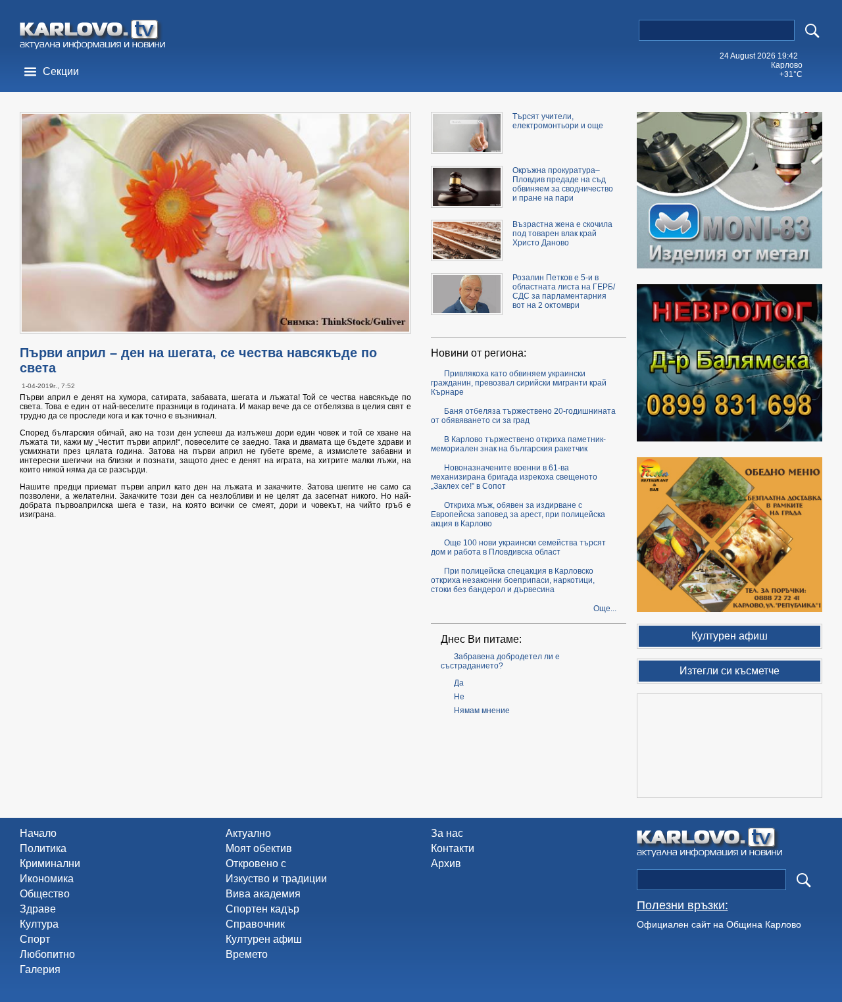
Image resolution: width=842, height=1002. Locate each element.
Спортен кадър (262, 908)
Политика (43, 848)
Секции (61, 71)
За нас (447, 833)
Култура (39, 924)
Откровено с (256, 863)
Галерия (40, 969)
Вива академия (263, 893)
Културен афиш (264, 939)
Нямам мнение (482, 710)
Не (459, 696)
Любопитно (47, 954)
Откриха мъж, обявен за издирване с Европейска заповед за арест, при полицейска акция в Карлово (518, 514)
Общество (45, 893)
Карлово (787, 65)
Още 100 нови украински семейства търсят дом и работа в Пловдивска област (518, 547)
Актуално (248, 833)
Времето (247, 954)
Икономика (47, 878)
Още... (604, 608)
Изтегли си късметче (730, 670)
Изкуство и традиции (276, 878)
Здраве (38, 908)
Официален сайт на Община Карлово (719, 924)
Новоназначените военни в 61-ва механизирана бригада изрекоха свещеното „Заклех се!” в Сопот (514, 477)
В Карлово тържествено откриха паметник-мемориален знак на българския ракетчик (518, 444)
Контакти (452, 848)
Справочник (255, 924)
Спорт (35, 939)
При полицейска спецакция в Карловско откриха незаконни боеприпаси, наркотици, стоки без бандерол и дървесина (513, 580)
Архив (446, 863)
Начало (38, 833)
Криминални (50, 863)
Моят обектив (259, 848)
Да (459, 683)
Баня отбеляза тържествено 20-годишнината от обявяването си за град (523, 416)
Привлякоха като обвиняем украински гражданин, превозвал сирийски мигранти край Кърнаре (519, 383)
